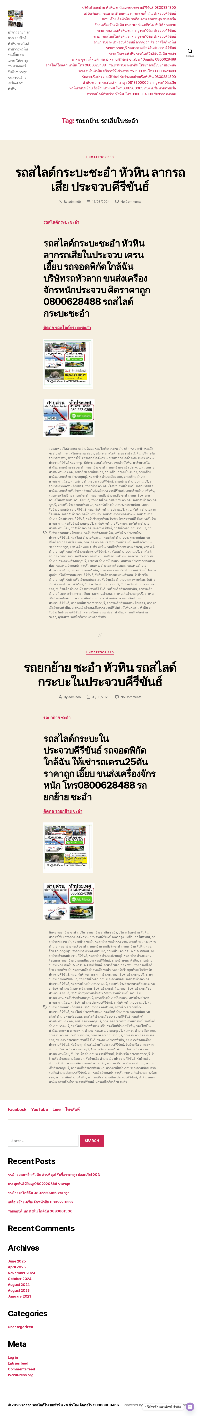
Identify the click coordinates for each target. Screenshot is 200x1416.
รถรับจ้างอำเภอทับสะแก (111, 523)
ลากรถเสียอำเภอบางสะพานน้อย (96, 598)
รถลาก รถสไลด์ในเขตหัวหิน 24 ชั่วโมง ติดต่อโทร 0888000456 (70, 1405)
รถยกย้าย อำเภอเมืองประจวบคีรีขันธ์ (109, 486)
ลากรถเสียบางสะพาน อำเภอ (93, 594)
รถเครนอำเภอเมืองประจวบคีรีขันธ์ (123, 570)
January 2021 (19, 1296)
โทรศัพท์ (72, 1109)
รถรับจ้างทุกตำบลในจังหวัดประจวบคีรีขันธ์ (114, 519)
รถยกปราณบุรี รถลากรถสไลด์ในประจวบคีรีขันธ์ (141, 48)
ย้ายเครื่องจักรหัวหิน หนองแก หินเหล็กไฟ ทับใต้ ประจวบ (135, 25)
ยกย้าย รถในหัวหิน (137, 937)
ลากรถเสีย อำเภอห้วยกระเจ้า (86, 1063)
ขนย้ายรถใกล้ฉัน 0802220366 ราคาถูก (39, 1193)
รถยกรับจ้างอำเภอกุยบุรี (128, 974)
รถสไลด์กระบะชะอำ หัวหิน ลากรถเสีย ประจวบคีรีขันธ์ (100, 179)
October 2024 (19, 1279)
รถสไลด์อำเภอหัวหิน (88, 556)
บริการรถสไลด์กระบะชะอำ (76, 453)
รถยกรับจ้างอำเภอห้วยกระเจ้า (81, 514)
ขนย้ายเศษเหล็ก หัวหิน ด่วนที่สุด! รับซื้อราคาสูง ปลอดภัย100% (54, 1175)
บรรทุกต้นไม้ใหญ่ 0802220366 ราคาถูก (39, 1184)
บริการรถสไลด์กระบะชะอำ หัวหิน (118, 453)
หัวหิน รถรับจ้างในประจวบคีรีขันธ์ (71, 1082)
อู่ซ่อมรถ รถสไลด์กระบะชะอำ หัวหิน (82, 617)
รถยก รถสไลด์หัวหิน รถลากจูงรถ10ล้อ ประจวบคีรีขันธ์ (136, 30)
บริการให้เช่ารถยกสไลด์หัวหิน (88, 458)
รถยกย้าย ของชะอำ (71, 467)
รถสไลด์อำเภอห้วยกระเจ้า (88, 1026)
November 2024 (21, 1273)
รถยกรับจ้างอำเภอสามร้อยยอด (129, 984)
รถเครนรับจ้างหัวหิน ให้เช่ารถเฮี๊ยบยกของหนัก (142, 65)
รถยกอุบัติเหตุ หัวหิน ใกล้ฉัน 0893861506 (40, 1211)
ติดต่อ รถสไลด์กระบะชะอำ (67, 327)
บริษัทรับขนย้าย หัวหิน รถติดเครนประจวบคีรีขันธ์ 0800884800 (129, 7)
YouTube (39, 1109)
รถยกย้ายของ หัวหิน (125, 960)
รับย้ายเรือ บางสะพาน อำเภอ (114, 575)
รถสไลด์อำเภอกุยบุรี (87, 1021)
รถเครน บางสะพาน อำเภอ (76, 1030)
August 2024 (19, 1285)
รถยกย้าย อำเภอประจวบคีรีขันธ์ (92, 481)
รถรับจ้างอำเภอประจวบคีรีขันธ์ (91, 528)
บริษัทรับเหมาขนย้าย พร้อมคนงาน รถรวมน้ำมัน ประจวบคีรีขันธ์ (130, 13)
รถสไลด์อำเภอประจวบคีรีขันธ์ (86, 551)
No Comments (131, 202)
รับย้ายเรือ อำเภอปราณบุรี (102, 584)
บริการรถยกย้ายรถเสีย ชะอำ (98, 932)
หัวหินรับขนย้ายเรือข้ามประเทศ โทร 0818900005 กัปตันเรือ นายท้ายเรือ (122, 88)
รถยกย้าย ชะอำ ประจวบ (124, 467)
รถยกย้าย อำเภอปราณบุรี (131, 481)
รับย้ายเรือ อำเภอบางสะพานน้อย (123, 579)
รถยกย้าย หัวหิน (133, 946)
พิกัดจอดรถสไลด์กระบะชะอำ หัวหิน (107, 463)
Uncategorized (100, 157)
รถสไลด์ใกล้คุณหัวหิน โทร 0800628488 (75, 65)
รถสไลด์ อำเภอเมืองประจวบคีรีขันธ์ (107, 542)
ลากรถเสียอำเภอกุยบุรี (128, 594)
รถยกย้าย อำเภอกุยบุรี (72, 477)
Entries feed (18, 1363)
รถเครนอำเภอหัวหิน (84, 570)
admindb (74, 202)
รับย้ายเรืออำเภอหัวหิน (122, 589)
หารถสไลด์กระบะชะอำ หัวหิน (103, 612)
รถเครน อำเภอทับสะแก (103, 561)
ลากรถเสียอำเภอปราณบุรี (88, 603)
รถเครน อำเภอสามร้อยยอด (107, 565)
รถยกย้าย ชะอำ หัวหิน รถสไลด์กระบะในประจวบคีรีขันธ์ (100, 674)
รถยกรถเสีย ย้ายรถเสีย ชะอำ (110, 495)
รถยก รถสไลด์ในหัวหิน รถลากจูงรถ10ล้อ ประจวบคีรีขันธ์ (134, 36)
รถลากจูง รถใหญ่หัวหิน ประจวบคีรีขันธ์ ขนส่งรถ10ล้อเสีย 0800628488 (123, 59)
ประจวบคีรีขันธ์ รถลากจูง (65, 463)
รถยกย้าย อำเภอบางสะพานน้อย (128, 951)
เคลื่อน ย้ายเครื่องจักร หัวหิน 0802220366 (40, 1202)
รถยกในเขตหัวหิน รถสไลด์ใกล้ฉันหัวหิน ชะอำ (142, 54)
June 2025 (17, 1261)
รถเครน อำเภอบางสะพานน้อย (69, 1035)
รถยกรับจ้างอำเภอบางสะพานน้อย (117, 505)
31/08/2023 (100, 697)
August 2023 (19, 1290)
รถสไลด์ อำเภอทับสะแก (87, 537)
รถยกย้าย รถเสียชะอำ (88, 472)
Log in (13, 1357)
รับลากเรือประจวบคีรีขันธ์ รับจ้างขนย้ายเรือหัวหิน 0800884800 (129, 77)
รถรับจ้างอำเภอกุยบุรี (79, 523)
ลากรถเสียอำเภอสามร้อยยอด (126, 603)
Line (57, 1109)
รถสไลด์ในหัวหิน (114, 556)
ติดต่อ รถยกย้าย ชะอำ (62, 811)
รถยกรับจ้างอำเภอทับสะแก (75, 505)
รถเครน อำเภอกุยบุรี (72, 561)
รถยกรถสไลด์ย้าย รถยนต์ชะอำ (69, 495)
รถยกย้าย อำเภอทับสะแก (105, 477)
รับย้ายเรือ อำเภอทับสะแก (83, 579)
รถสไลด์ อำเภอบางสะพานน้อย (124, 537)
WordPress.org (21, 1375)
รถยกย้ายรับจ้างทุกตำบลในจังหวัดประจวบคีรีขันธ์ (91, 491)
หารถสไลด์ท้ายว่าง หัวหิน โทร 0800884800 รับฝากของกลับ (131, 94)
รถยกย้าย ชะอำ (96, 467)
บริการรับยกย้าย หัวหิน (133, 932)
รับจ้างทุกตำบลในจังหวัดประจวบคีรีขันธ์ (97, 1044)
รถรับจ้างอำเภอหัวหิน (98, 533)
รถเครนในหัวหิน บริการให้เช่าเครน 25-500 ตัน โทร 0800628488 (127, 71)
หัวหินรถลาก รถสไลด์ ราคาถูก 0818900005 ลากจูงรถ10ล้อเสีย (129, 82)
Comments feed (21, 1369)
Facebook (17, 1109)
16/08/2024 (100, 202)
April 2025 (17, 1267)
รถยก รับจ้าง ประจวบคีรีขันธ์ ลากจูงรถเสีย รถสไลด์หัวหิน (134, 42)
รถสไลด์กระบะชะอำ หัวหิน (88, 547)
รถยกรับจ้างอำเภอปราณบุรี (106, 509)
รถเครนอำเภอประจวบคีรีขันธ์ (76, 1040)
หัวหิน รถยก (130, 608)
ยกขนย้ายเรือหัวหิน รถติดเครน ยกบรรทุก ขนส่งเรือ (139, 19)
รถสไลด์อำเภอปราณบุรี (123, 551)
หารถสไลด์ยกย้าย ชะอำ (111, 1082)
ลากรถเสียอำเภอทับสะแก (87, 1068)
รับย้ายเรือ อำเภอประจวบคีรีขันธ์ (92, 1054)
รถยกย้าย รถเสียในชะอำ (121, 472)
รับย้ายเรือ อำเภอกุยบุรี (74, 1049)
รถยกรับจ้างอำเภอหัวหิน (118, 514)
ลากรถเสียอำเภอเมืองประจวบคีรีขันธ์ (96, 608)
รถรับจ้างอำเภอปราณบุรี (130, 528)
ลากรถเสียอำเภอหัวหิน (71, 1077)
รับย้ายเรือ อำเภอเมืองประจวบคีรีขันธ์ (80, 589)
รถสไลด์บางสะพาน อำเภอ (124, 547)
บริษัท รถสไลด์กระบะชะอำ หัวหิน (131, 458)
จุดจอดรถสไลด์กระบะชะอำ (67, 449)
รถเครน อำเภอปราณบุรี (72, 565)
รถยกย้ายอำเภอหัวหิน (139, 491)
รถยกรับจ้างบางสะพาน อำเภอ (111, 500)
